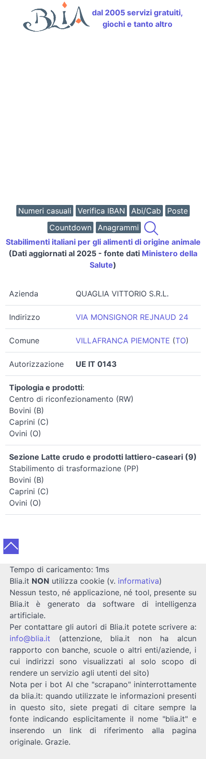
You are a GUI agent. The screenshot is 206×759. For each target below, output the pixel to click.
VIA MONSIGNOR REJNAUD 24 (132, 317)
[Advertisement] (103, 119)
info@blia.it (30, 638)
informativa (138, 581)
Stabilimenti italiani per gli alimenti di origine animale (103, 242)
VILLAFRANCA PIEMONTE (123, 340)
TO (180, 340)
